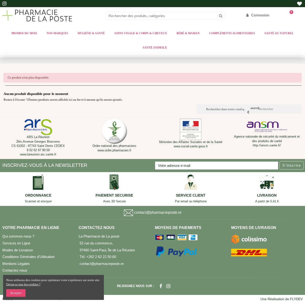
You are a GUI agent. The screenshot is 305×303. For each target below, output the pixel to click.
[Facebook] (161, 286)
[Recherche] (221, 16)
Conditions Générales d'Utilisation (28, 257)
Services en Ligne (16, 243)
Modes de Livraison (17, 250)
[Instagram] (168, 286)
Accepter (15, 293)
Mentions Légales (16, 264)
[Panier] (289, 15)
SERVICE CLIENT (190, 195)
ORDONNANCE (38, 195)
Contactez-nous (14, 270)
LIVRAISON (267, 195)
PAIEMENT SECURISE (114, 195)
